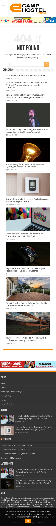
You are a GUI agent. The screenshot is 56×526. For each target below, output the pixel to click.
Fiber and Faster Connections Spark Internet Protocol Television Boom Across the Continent (27, 85)
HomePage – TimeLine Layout (12, 392)
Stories (3, 400)
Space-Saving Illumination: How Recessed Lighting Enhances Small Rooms (25, 165)
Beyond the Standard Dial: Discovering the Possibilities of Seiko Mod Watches (25, 269)
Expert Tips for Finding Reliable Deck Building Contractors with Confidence (27, 304)
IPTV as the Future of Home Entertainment (26, 75)
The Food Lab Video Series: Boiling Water (17, 445)
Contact (4, 387)
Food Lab (7, 439)
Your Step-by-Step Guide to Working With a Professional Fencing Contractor (26, 339)
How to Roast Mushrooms (11, 458)
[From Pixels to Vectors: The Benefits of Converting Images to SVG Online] (7, 419)
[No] (52, 517)
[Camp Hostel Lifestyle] (28, 8)
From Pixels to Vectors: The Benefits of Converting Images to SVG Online (24, 235)
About (3, 383)
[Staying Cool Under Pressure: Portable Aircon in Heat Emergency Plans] (7, 430)
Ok (28, 521)
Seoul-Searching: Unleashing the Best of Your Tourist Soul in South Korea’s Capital (27, 130)
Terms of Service (7, 404)
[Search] (46, 64)
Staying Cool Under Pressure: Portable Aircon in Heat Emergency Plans (27, 200)
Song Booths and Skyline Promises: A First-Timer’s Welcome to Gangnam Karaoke (26, 96)
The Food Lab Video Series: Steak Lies (15, 450)
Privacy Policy (6, 396)
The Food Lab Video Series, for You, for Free (18, 454)
